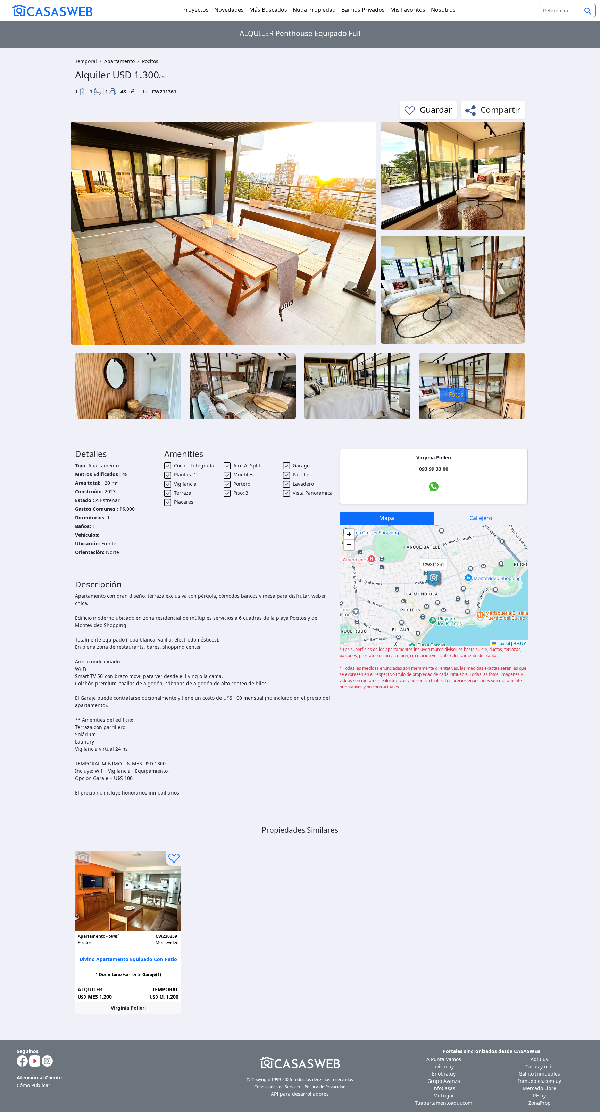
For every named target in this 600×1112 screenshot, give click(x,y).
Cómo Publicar (33, 1085)
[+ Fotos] (472, 385)
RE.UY (519, 643)
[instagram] (47, 1060)
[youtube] (34, 1060)
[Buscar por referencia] (588, 10)
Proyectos (195, 10)
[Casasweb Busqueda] (587, 11)
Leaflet (503, 643)
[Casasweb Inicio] (49, 10)
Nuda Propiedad (314, 10)
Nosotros (443, 10)
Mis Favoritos (407, 10)
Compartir (499, 109)
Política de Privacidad (325, 1087)
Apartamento (119, 61)
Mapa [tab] (386, 518)
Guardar (435, 109)
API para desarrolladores (300, 1093)
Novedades (229, 10)
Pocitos (150, 61)
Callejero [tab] (480, 518)
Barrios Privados (363, 10)
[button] (433, 578)
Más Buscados (268, 10)
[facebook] (22, 1060)
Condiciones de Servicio (277, 1087)
